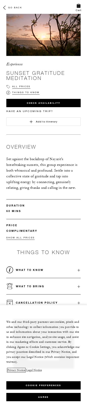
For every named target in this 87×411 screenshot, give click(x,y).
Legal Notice (34, 370)
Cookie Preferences (43, 385)
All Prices (21, 86)
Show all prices (20, 237)
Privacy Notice (16, 370)
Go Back (15, 7)
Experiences (14, 64)
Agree (43, 397)
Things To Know (25, 92)
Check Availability (43, 103)
